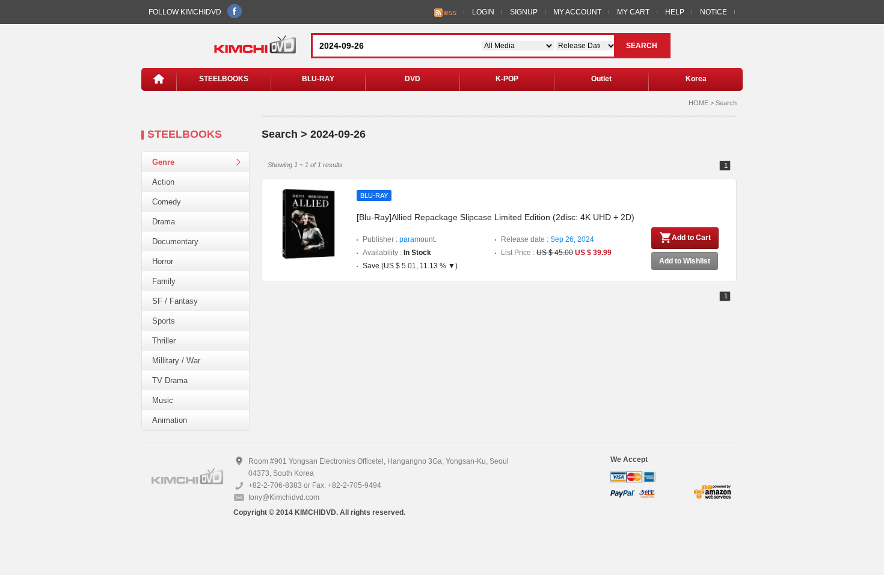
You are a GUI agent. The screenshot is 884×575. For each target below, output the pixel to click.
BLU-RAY (318, 79)
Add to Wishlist (684, 261)
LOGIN (483, 12)
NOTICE (713, 12)
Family (164, 281)
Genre (163, 162)
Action (163, 181)
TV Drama (170, 380)
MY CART (633, 12)
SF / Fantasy (175, 301)
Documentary (175, 241)
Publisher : (400, 239)
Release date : (547, 239)
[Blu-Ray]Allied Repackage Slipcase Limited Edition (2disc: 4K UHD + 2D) (495, 217)
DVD (412, 79)
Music (162, 400)
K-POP (507, 79)
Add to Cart (691, 237)
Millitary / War (176, 360)
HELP (674, 12)
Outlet (601, 79)
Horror (162, 261)
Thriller (164, 340)
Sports (163, 320)
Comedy (166, 201)
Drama (163, 221)
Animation (169, 420)
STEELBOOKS (223, 79)
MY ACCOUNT (577, 12)
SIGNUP (524, 12)
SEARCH (641, 46)
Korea (696, 79)
